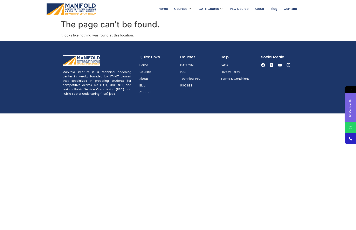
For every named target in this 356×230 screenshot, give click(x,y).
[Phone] (350, 138)
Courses (180, 9)
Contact (290, 9)
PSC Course (239, 9)
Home (163, 9)
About (259, 9)
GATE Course (208, 9)
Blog (274, 9)
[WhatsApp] (350, 127)
